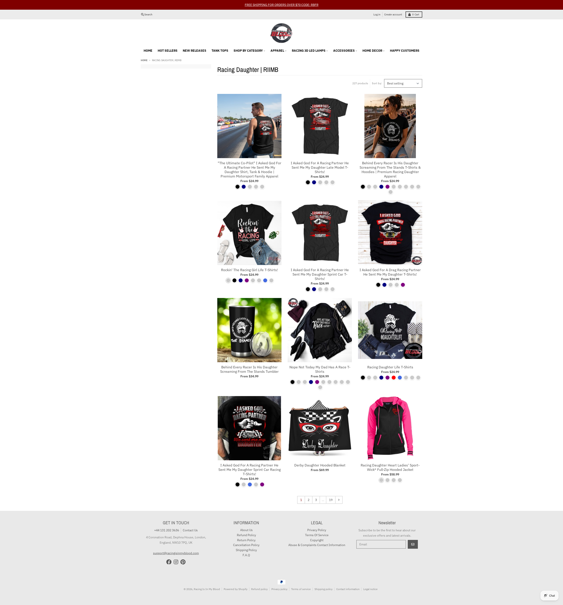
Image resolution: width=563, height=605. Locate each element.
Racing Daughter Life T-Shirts (390, 367)
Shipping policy (323, 589)
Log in (376, 14)
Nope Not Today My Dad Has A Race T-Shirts (319, 369)
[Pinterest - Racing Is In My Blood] (183, 562)
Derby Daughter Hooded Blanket (319, 465)
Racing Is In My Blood (207, 589)
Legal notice (370, 589)
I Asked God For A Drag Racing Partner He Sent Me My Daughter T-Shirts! (390, 272)
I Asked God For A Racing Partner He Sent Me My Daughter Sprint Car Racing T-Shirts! (249, 469)
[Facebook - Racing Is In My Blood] (169, 562)
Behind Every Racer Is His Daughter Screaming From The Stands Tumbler (249, 369)
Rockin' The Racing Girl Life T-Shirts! (249, 270)
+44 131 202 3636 (166, 530)
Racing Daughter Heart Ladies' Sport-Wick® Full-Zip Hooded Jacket (390, 467)
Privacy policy (279, 589)
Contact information (348, 589)
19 (331, 500)
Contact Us (190, 530)
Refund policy (259, 589)
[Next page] (339, 499)
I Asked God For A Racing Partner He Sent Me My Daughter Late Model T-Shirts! (320, 167)
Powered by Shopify (235, 589)
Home (144, 60)
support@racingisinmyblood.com (176, 553)
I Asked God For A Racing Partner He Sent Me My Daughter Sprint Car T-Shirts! (320, 274)
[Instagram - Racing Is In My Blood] (176, 562)
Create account (393, 14)
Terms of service (301, 589)
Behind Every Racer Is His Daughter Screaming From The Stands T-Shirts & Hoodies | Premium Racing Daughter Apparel (390, 169)
